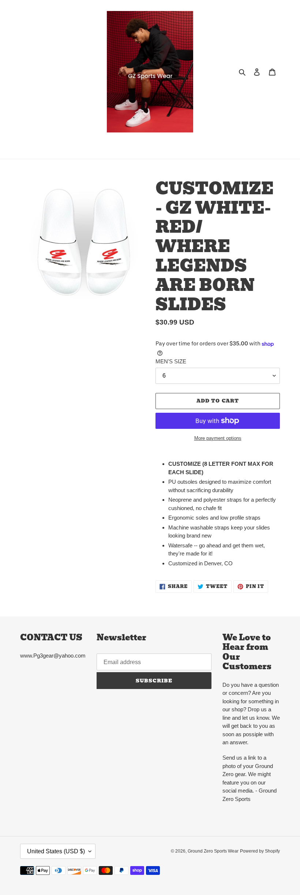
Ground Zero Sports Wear (213, 851)
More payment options (217, 438)
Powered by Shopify (260, 851)
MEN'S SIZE (170, 361)
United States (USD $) (56, 851)
